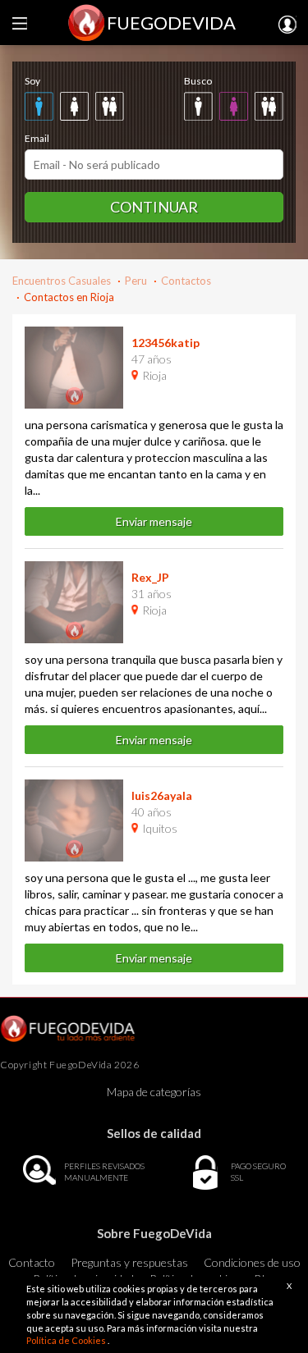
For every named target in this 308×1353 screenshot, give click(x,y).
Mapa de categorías (154, 1092)
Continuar (154, 207)
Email (37, 138)
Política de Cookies (67, 1340)
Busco (198, 81)
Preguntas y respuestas (129, 1262)
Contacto (31, 1262)
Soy (32, 81)
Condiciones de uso (252, 1262)
